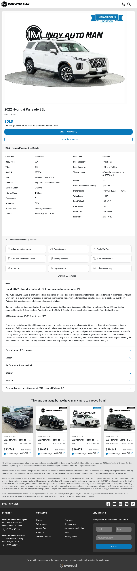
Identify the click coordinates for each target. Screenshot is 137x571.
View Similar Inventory (68, 139)
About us (40, 532)
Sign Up (114, 546)
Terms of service (43, 536)
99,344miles (25, 443)
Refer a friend (42, 528)
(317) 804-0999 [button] (13, 545)
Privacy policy (70, 536)
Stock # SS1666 (10, 436)
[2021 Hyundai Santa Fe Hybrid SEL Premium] (119, 419)
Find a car (68, 520)
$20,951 (43, 449)
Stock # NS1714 (112, 436)
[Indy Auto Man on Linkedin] (132, 503)
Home (39, 520)
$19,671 (77, 449)
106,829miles (93, 443)
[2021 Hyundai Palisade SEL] (17, 419)
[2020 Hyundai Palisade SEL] (51, 419)
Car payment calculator (74, 528)
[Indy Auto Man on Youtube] (113, 503)
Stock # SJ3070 (78, 436)
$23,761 (9, 449)
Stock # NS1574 (44, 436)
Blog (66, 532)
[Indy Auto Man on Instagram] (119, 503)
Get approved (70, 524)
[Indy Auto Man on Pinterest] (126, 503)
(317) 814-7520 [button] (13, 529)
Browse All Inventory (68, 132)
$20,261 (111, 449)
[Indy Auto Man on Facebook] (107, 503)
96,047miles (127, 443)
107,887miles (59, 443)
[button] (123, 4)
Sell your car (41, 524)
